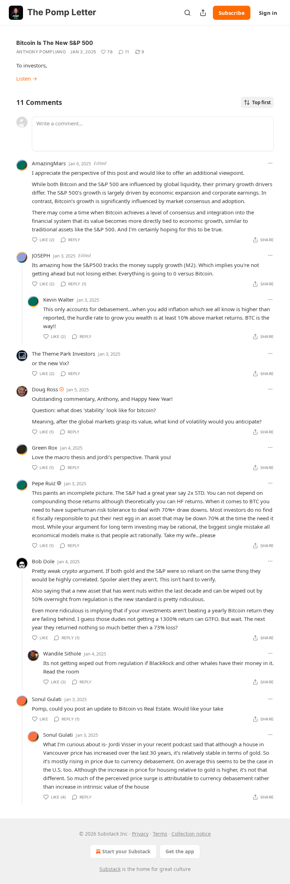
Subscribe (232, 12)
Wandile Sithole (62, 653)
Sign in (268, 12)
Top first (261, 102)
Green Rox (44, 447)
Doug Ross (45, 389)
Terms (160, 833)
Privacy (140, 833)
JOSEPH (41, 255)
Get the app (180, 851)
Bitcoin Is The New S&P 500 (54, 42)
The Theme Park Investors (63, 353)
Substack (110, 869)
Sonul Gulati (47, 698)
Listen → (26, 78)
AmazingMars (49, 163)
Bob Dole (43, 561)
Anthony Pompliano (41, 51)
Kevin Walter (58, 299)
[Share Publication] (203, 13)
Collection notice (191, 833)
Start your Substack (126, 851)
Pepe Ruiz (44, 483)
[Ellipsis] (270, 163)
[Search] (187, 13)
